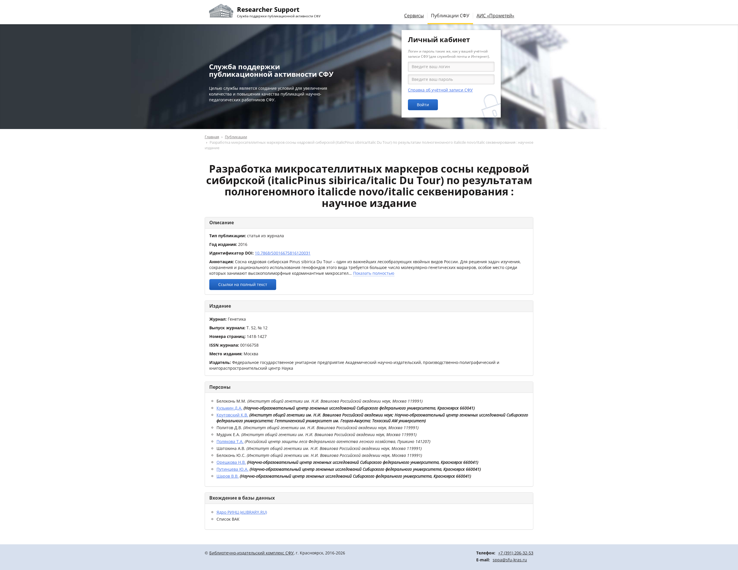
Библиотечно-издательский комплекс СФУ (251, 553)
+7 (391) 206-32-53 (515, 553)
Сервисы (414, 15)
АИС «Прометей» (495, 15)
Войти (423, 104)
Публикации (236, 136)
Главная (212, 136)
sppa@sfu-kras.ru (510, 559)
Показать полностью (373, 273)
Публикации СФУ (450, 15)
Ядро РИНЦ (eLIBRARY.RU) (241, 512)
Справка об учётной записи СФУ (440, 90)
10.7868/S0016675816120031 (282, 253)
